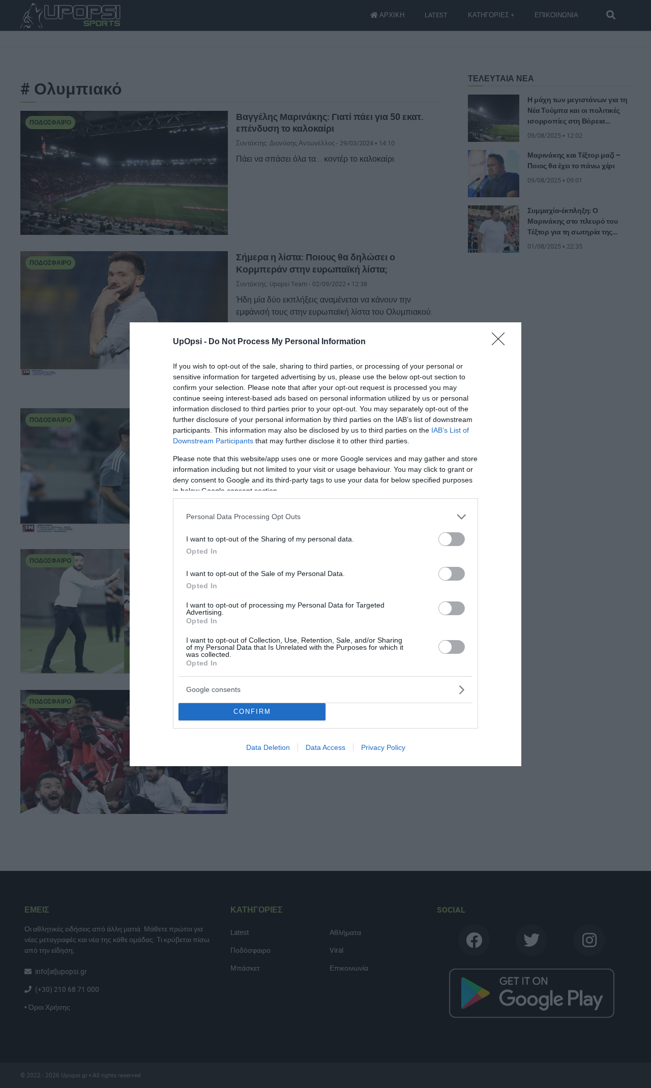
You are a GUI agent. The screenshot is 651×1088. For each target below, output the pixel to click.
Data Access (325, 747)
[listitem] (325, 516)
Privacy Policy (383, 747)
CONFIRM (252, 711)
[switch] (451, 539)
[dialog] (325, 544)
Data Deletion (268, 747)
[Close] (501, 342)
